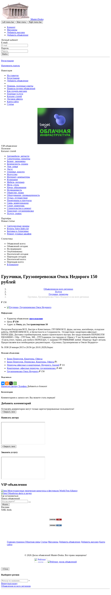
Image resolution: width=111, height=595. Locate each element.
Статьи (10, 104)
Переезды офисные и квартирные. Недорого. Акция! (33, 365)
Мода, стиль (13, 185)
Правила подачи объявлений (21, 88)
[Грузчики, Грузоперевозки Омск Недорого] (29, 307)
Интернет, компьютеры (18, 177)
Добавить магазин (16, 32)
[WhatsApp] (15, 383)
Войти (5, 54)
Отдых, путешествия (17, 198)
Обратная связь (32, 542)
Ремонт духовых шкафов (19, 234)
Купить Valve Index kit (18, 228)
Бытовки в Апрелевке (18, 231)
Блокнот (11, 27)
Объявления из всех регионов (16, 586)
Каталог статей (14, 96)
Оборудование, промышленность (23, 195)
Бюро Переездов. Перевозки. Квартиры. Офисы (30, 362)
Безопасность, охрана (17, 164)
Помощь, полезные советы (20, 86)
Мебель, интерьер (15, 182)
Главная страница (16, 542)
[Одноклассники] (7, 383)
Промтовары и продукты (19, 200)
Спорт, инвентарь (15, 205)
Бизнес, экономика (16, 161)
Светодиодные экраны (18, 226)
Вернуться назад (9, 583)
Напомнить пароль (10, 65)
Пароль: (5, 48)
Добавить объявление (17, 35)
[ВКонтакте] (3, 383)
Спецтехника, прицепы (18, 158)
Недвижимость (14, 190)
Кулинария (12, 179)
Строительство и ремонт (19, 208)
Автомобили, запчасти (18, 156)
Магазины (12, 30)
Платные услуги (15, 93)
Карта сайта (13, 101)
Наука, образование (16, 187)
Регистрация (7, 60)
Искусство (12, 174)
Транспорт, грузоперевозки (20, 211)
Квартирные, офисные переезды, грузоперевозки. (31, 368)
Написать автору (9, 386)
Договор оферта (15, 99)
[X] (11, 383)
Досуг (10, 169)
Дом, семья (12, 166)
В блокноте (12, 264)
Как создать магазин (17, 91)
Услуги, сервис (14, 213)
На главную (13, 75)
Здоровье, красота (16, 171)
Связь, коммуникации (18, 203)
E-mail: (4, 42)
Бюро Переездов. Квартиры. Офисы (24, 359)
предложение (36, 318)
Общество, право (15, 192)
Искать (5, 504)
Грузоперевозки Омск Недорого (23, 371)
